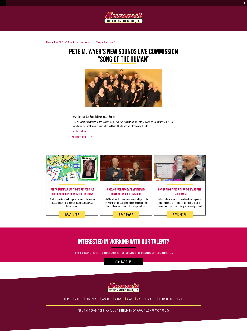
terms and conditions (91, 310)
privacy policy (160, 310)
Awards (106, 298)
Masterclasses (145, 298)
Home (67, 298)
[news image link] (72, 168)
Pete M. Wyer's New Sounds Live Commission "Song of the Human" (84, 42)
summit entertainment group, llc (129, 310)
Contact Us (123, 261)
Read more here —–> (81, 131)
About (78, 298)
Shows (118, 298)
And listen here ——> (82, 137)
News (48, 42)
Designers (91, 298)
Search (180, 298)
